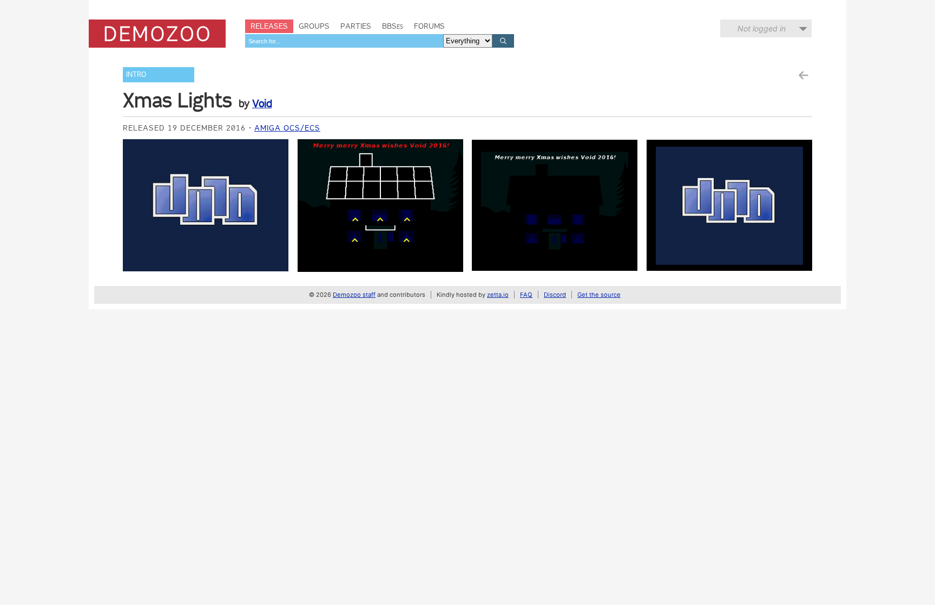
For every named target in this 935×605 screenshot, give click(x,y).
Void (262, 103)
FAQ (526, 294)
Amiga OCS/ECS (287, 128)
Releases (269, 26)
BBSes (392, 26)
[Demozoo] (157, 33)
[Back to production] (803, 75)
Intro (136, 74)
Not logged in (762, 28)
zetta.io (498, 294)
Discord (555, 294)
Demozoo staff (354, 294)
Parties (355, 26)
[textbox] (344, 41)
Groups (314, 26)
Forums (429, 26)
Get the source (599, 294)
